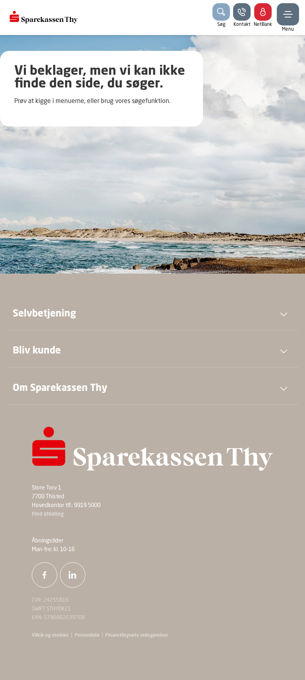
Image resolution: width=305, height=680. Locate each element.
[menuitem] (43, 17)
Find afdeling (48, 514)
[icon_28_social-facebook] (44, 575)
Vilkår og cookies (50, 635)
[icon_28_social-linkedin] (72, 575)
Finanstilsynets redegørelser (136, 635)
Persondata (87, 635)
